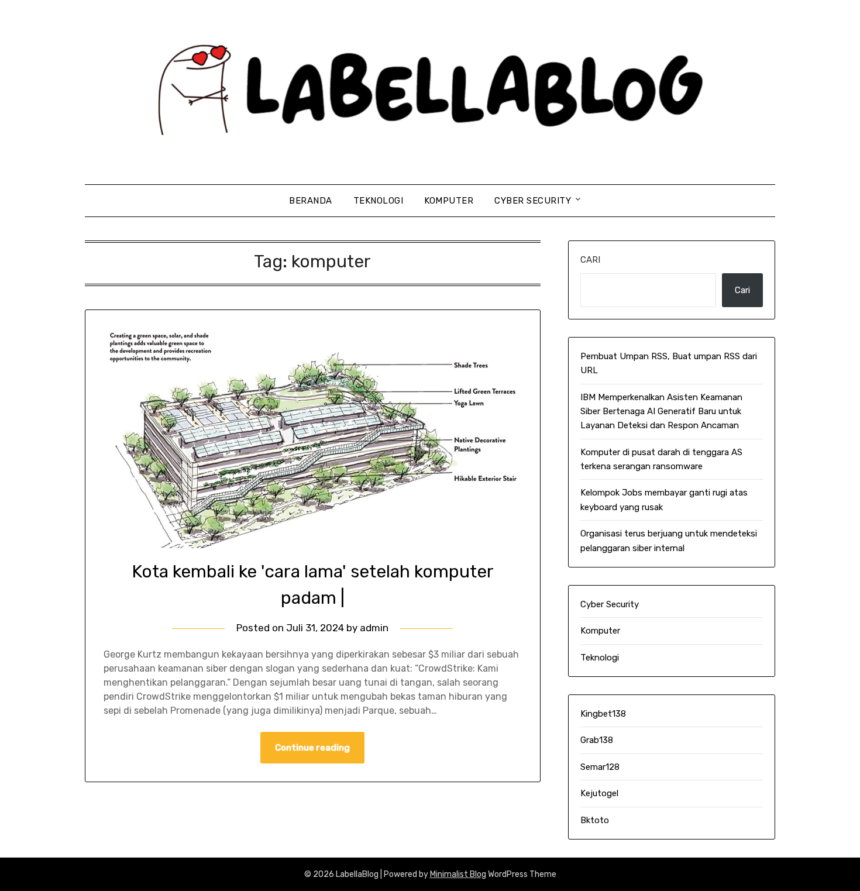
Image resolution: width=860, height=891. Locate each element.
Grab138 (596, 740)
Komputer (448, 200)
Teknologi (378, 200)
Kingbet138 (603, 713)
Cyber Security (532, 200)
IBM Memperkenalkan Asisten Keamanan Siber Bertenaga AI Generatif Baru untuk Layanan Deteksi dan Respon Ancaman (661, 411)
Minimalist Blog (458, 874)
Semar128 (600, 767)
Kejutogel (599, 793)
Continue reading (312, 747)
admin (374, 628)
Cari (590, 259)
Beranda (310, 200)
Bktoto (594, 820)
